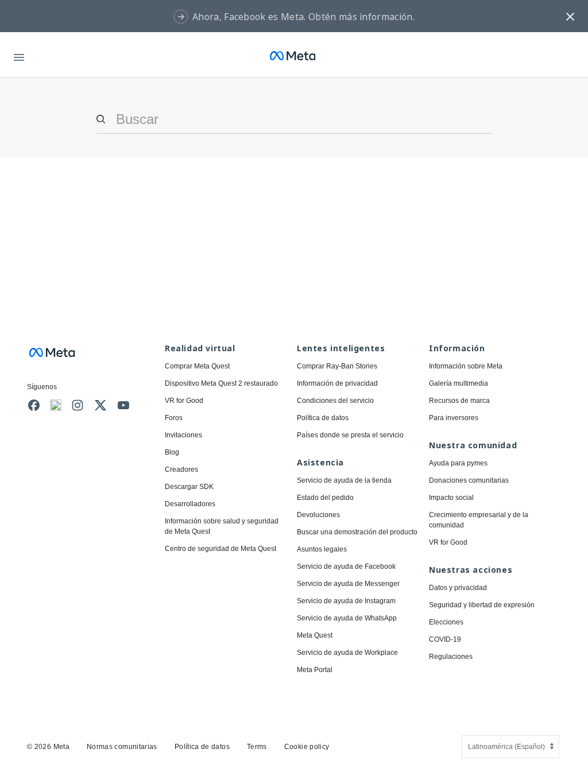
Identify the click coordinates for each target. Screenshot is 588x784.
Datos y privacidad (458, 588)
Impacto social (451, 498)
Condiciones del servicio (335, 401)
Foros (174, 418)
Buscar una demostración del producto (357, 532)
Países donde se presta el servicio (350, 435)
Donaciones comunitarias (469, 480)
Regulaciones (451, 657)
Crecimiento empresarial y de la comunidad (478, 520)
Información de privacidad (337, 383)
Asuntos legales (322, 549)
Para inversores (453, 418)
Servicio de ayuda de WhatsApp (347, 618)
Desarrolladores (190, 504)
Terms (257, 747)
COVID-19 (445, 639)
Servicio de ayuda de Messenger (348, 584)
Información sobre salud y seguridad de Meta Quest (221, 526)
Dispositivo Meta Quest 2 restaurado (221, 383)
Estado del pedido (325, 498)
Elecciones (446, 622)
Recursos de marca (459, 401)
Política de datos (323, 418)
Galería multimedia (458, 383)
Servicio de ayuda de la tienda (344, 480)
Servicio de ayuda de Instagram (346, 601)
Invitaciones (183, 435)
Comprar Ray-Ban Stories (337, 366)
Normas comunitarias (122, 747)
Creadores (181, 469)
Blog (172, 452)
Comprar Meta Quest (197, 366)
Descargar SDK (189, 487)
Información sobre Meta (465, 366)
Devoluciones (318, 515)
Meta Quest (314, 635)
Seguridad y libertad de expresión (482, 605)
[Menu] (19, 55)
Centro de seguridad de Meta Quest (220, 549)
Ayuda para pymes (458, 463)
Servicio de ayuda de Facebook (346, 566)
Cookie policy (307, 747)
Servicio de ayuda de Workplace (347, 653)
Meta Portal (314, 670)
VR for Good (184, 401)
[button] (570, 16)
